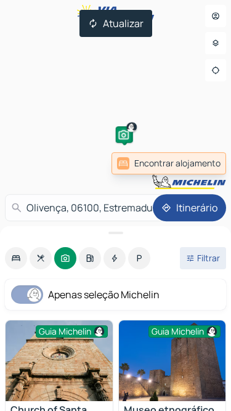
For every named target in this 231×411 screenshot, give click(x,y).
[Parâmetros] (215, 43)
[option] (16, 258)
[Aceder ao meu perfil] (215, 16)
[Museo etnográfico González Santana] (172, 360)
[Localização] (215, 70)
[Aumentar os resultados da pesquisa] (115, 233)
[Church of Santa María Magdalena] (59, 360)
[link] (168, 163)
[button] (124, 135)
